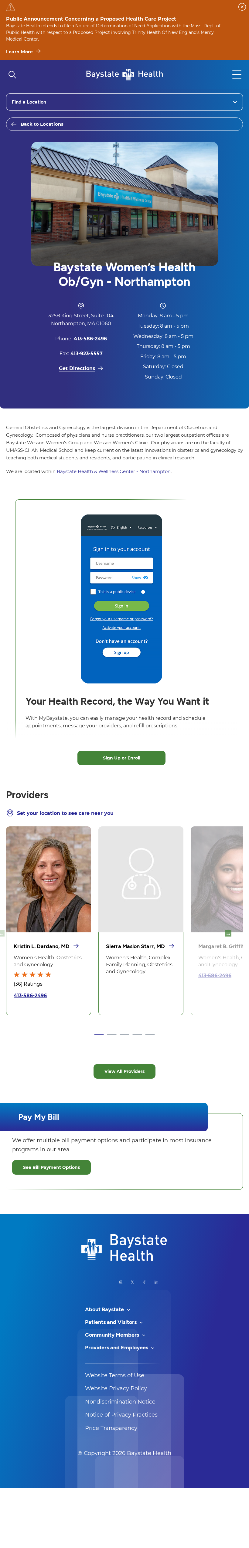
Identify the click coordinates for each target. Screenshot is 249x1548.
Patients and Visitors (111, 1322)
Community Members (112, 1334)
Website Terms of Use (114, 1375)
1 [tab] (99, 1035)
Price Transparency (111, 1428)
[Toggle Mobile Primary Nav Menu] (237, 74)
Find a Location (29, 102)
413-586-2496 (30, 995)
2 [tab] (112, 1035)
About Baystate (105, 1309)
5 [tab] (150, 1035)
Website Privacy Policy (116, 1388)
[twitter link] (132, 1282)
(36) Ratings (28, 984)
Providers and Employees (117, 1347)
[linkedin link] (156, 1282)
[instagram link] (121, 1282)
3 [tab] (124, 1035)
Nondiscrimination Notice (120, 1401)
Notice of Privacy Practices (121, 1414)
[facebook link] (144, 1282)
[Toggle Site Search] (12, 74)
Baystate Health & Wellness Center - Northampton (114, 471)
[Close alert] (242, 7)
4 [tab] (137, 1035)
